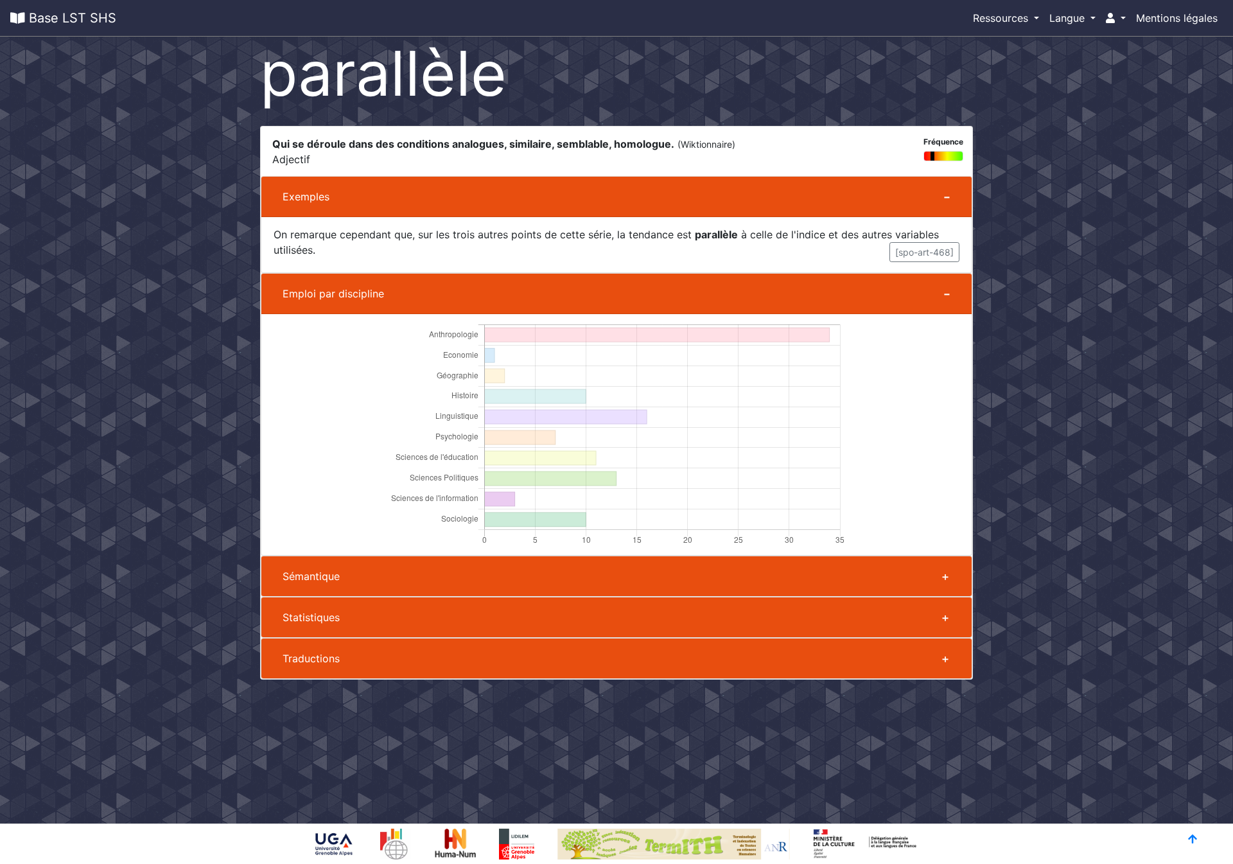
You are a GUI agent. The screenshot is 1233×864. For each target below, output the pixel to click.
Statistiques (311, 617)
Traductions (311, 658)
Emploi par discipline (333, 293)
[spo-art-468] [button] (924, 252)
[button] (1116, 18)
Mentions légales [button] (1177, 18)
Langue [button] (1068, 18)
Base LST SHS (70, 18)
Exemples (306, 196)
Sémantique (311, 576)
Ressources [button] (1002, 18)
